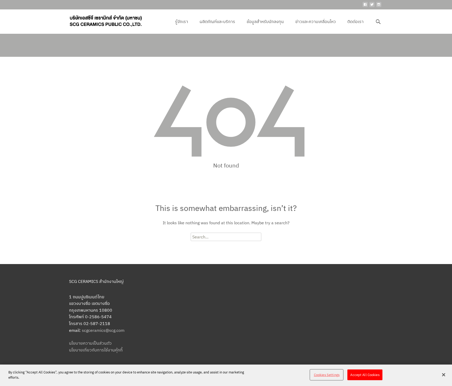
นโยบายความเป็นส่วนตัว (90, 343)
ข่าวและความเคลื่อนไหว (315, 21)
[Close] (443, 375)
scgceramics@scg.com (103, 330)
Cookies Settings (327, 375)
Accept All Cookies (364, 375)
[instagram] (378, 6)
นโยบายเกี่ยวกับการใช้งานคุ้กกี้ (96, 350)
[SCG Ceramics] (101, 19)
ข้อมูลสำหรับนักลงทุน (265, 21)
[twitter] (372, 6)
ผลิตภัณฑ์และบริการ (217, 21)
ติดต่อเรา (355, 21)
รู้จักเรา (181, 21)
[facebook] (365, 6)
